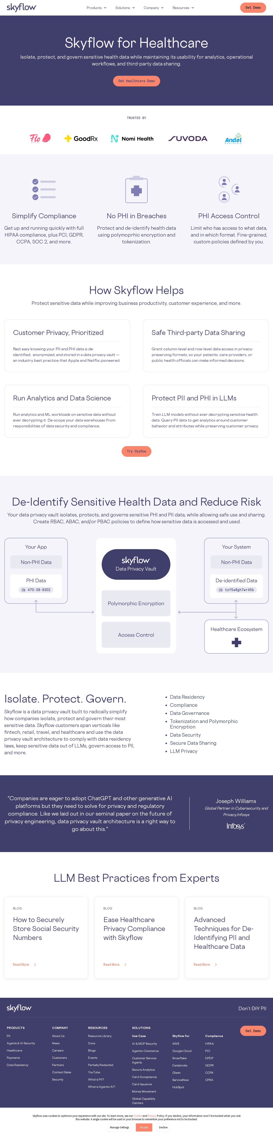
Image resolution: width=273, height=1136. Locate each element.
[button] (97, 7)
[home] (22, 8)
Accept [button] (144, 1127)
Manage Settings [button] (119, 1127)
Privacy (152, 1116)
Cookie (138, 1116)
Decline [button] (163, 1127)
